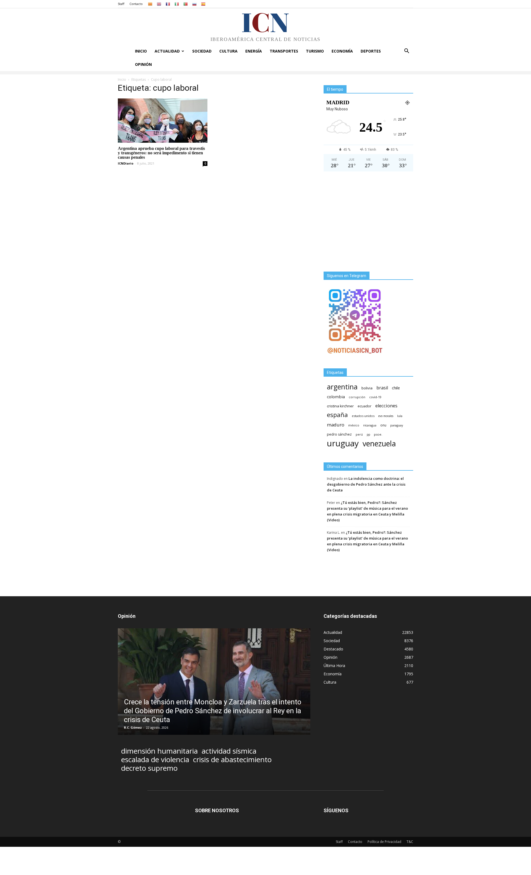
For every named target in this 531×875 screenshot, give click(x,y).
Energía (253, 51)
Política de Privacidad (384, 841)
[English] (159, 4)
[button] (406, 51)
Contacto (136, 4)
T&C (410, 841)
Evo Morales (385, 416)
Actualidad (167, 51)
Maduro (335, 425)
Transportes (284, 51)
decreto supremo (149, 768)
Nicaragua (369, 425)
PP (368, 434)
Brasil (382, 388)
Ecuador (364, 406)
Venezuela (379, 443)
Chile (396, 387)
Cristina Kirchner (340, 405)
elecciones (386, 406)
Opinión (143, 64)
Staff (121, 4)
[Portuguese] (185, 4)
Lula (399, 416)
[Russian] (194, 4)
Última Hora (334, 665)
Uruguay (343, 443)
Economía (342, 51)
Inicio (141, 51)
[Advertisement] (368, 223)
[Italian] (177, 4)
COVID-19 (375, 397)
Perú (359, 434)
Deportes (371, 51)
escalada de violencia (155, 759)
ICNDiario (125, 163)
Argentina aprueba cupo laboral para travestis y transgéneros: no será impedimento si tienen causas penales (161, 153)
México (353, 425)
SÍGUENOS (336, 810)
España (337, 415)
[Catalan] (150, 4)
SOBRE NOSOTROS (217, 810)
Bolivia (367, 388)
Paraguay (396, 425)
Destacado (333, 649)
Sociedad (202, 51)
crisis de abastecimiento (232, 759)
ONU (383, 425)
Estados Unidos (363, 416)
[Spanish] (203, 4)
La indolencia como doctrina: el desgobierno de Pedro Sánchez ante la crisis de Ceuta (366, 484)
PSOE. (378, 434)
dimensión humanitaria (159, 751)
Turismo (315, 51)
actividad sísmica (229, 751)
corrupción (357, 397)
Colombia (336, 396)
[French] (168, 4)
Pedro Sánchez (339, 434)
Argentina (342, 387)
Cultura (228, 51)
